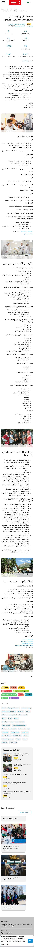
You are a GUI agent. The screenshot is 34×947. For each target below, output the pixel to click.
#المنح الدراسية (6, 725)
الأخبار (21, 694)
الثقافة (4, 698)
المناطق (29, 694)
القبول (15, 9)
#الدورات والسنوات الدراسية (9, 728)
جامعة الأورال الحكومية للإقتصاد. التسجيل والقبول (15, 774)
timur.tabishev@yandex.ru (24, 645)
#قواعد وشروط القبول (19, 24)
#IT (20, 715)
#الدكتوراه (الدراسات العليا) (9, 711)
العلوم (21, 687)
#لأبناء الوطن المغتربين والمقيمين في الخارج (13, 722)
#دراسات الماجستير (20, 26)
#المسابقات (5, 732)
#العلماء (26, 735)
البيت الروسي (14, 698)
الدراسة (13, 687)
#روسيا (4, 718)
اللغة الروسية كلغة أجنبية (21, 691)
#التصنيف (20, 711)
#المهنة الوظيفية (6, 735)
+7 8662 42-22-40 (27, 641)
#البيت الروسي (13, 742)
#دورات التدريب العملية (7, 739)
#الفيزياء (28, 711)
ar (30, 2)
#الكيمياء (4, 715)
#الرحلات (25, 739)
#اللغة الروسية (13, 715)
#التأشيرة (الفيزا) (15, 732)
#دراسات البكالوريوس (13, 708)
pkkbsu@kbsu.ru (27, 643)
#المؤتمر (18, 739)
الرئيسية (3, 9)
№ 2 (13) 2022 (11, 26)
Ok (30, 941)
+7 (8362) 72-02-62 (8, 933)
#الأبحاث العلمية (17, 735)
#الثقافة (16, 718)
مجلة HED (9, 9)
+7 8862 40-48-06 (27, 232)
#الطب (25, 715)
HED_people (6, 691)
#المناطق (4, 742)
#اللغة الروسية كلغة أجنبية (19, 725)
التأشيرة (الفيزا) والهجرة (9, 694)
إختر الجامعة (23, 812)
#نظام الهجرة (25, 732)
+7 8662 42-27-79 (27, 639)
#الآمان (4, 708)
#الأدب (10, 718)
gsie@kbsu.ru (28, 234)
